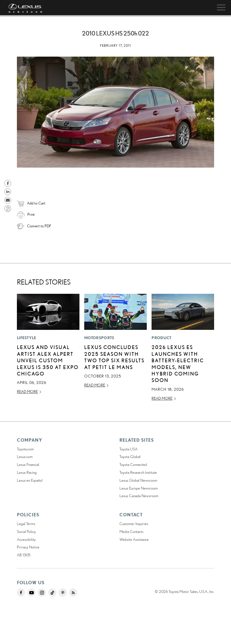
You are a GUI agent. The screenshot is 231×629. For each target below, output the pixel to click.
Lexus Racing (27, 472)
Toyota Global (130, 456)
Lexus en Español (30, 480)
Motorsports (99, 337)
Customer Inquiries (133, 523)
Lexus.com (25, 456)
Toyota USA (128, 449)
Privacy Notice (28, 547)
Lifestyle (26, 337)
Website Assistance (134, 539)
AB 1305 (23, 555)
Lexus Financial (28, 464)
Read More (27, 391)
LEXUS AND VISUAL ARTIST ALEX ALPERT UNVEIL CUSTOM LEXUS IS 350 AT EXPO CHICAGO (48, 360)
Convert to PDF (39, 226)
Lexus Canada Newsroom (138, 496)
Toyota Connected (133, 464)
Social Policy (26, 531)
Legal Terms (26, 523)
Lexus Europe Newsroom (138, 488)
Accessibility (26, 539)
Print (31, 214)
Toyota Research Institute (138, 472)
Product (161, 337)
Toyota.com (25, 449)
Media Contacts (131, 531)
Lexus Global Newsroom (138, 480)
